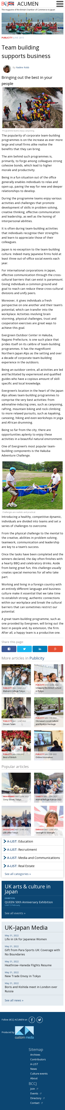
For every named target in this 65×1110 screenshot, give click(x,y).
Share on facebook (9, 649)
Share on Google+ (55, 649)
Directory (35, 1098)
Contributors (38, 1059)
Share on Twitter (24, 649)
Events (34, 1093)
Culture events (39, 1073)
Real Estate (21, 866)
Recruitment (22, 849)
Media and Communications (33, 858)
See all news (13, 1000)
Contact (34, 1103)
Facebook (32, 1020)
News (33, 1069)
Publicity (7, 37)
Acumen (27, 3)
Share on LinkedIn (39, 649)
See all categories (17, 874)
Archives (35, 1054)
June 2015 (18, 37)
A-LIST (34, 1064)
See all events (14, 913)
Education (20, 841)
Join (32, 1088)
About (34, 1078)
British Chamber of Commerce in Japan (8, 4)
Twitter (39, 1020)
